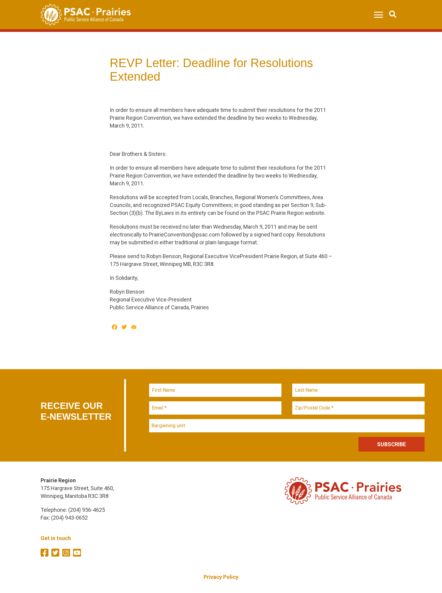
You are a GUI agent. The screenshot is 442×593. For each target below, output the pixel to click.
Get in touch (56, 538)
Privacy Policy (221, 577)
